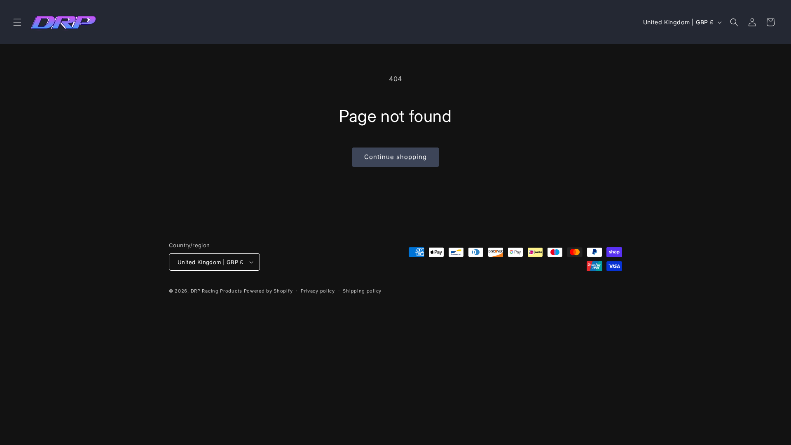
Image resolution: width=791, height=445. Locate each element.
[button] (17, 22)
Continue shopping (395, 157)
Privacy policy (318, 291)
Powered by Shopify (268, 291)
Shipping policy (362, 291)
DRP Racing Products (216, 291)
